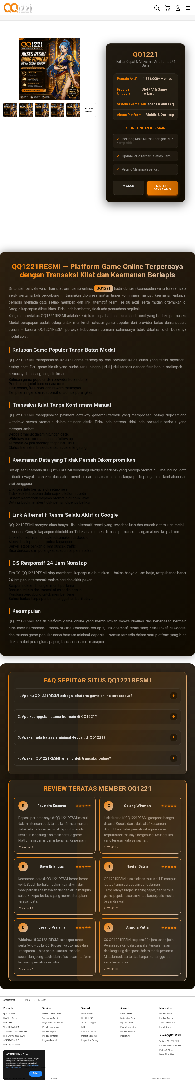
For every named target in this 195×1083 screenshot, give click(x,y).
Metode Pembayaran (50, 1027)
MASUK (128, 186)
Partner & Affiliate (167, 1050)
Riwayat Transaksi (128, 1027)
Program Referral (49, 1040)
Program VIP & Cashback (52, 1023)
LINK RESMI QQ (9, 1023)
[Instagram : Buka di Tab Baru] (185, 1078)
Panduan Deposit (49, 1032)
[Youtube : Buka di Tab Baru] (190, 1078)
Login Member (126, 1014)
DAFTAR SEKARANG (162, 187)
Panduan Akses (165, 1014)
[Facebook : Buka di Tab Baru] (174, 1078)
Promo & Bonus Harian (51, 1014)
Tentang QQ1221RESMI (169, 1041)
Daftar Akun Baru (127, 1018)
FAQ (83, 1027)
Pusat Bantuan (87, 1014)
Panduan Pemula (166, 1018)
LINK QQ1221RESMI (11, 1045)
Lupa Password (126, 1023)
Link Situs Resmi (10, 1018)
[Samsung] (14, 7)
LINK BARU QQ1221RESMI (14, 1036)
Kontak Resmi (165, 1027)
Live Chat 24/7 (87, 1018)
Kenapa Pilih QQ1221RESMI (170, 1046)
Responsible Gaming (89, 1040)
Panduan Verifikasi (128, 1032)
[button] (167, 8)
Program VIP (125, 1036)
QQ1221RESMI (9, 1014)
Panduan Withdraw (50, 1036)
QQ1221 (103, 288)
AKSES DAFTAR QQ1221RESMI (15, 1032)
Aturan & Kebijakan (167, 1023)
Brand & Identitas (166, 1054)
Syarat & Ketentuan (89, 1036)
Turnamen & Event (50, 1018)
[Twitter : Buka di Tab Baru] (179, 1078)
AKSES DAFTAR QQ (11, 1040)
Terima (35, 1073)
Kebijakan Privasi (88, 1032)
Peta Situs (53, 1078)
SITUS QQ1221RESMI (11, 1027)
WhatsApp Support (89, 1023)
